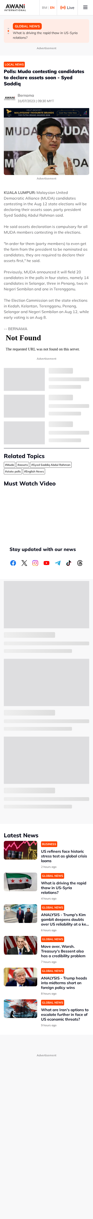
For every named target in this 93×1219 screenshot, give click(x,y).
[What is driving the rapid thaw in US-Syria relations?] (20, 882)
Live (70, 7)
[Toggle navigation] (85, 7)
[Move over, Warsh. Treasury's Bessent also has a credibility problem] (20, 945)
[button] (8, 28)
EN (52, 7)
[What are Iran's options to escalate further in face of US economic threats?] (20, 1008)
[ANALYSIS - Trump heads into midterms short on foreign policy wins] (20, 977)
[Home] (15, 7)
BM (44, 7)
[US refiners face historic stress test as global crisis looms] (20, 850)
